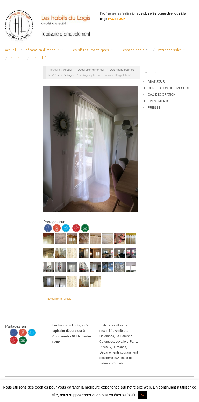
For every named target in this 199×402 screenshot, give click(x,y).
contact (17, 58)
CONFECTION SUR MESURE (169, 88)
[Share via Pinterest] (76, 227)
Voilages (69, 75)
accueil (10, 50)
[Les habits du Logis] (47, 28)
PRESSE (154, 107)
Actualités (40, 58)
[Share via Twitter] (66, 227)
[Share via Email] (85, 227)
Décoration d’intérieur (42, 50)
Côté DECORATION (162, 94)
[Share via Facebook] (48, 227)
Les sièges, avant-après (90, 50)
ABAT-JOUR (156, 81)
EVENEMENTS (158, 100)
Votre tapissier (169, 50)
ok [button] (142, 394)
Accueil (67, 69)
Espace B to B (133, 50)
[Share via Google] (57, 227)
